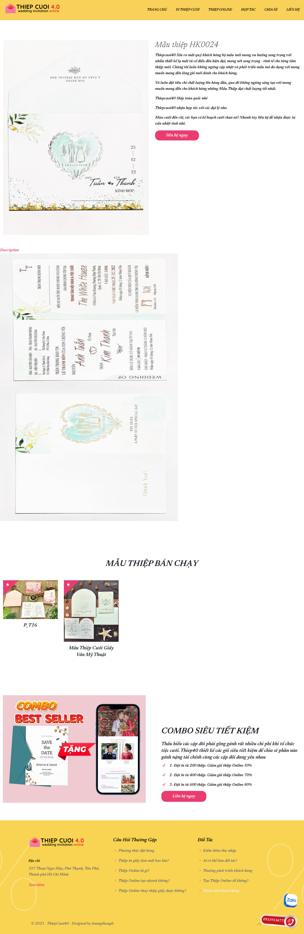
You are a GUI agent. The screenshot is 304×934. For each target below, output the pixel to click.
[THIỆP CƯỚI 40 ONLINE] (32, 6)
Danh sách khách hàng (221, 891)
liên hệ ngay (177, 135)
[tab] (152, 250)
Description (9, 250)
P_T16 (30, 625)
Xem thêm (36, 885)
